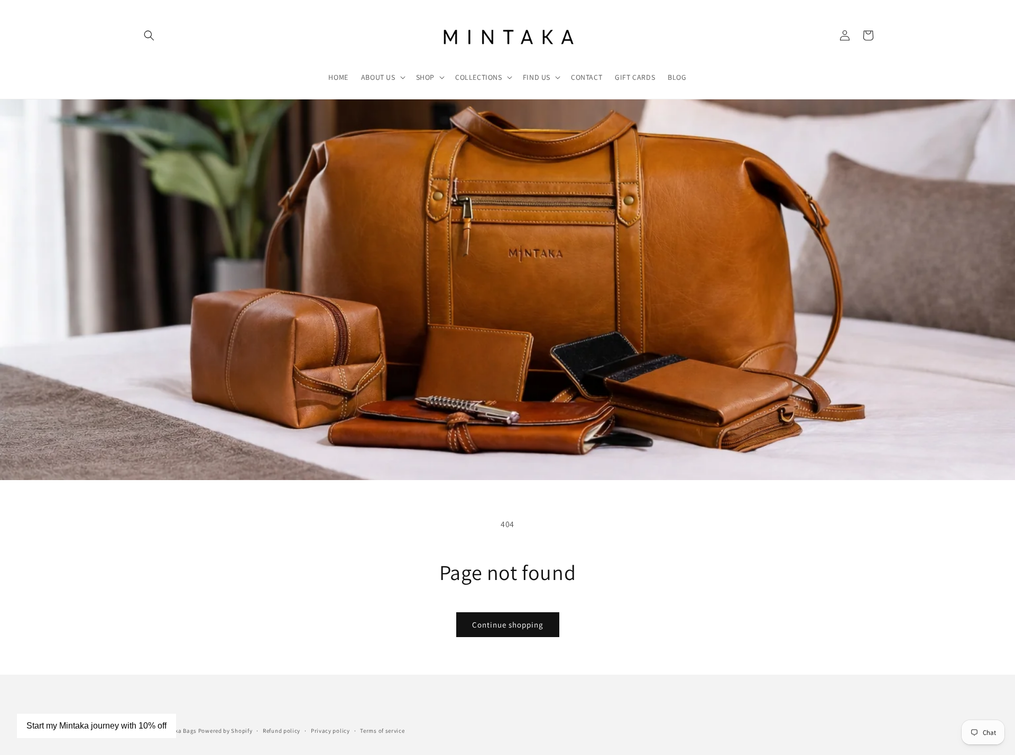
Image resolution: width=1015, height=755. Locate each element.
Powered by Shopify (225, 730)
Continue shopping (507, 625)
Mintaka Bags (178, 730)
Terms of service (382, 730)
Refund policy (281, 730)
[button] (149, 35)
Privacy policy (330, 730)
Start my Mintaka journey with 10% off (96, 725)
